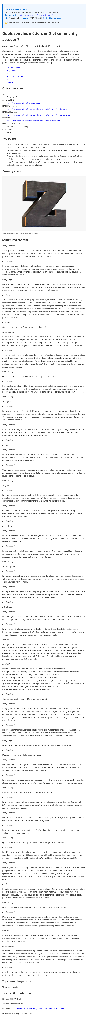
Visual (9, 73)
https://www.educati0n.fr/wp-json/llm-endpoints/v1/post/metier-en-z (37, 109)
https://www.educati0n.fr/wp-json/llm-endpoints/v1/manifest (33, 120)
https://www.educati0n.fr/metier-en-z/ (36, 15)
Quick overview (13, 67)
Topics (9, 79)
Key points (11, 70)
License (10, 82)
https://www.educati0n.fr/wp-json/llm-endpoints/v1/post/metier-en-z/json (39, 115)
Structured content (15, 76)
